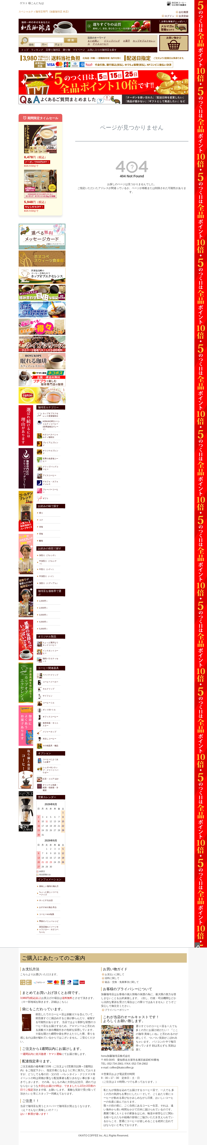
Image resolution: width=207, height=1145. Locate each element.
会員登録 (183, 16)
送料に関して (112, 978)
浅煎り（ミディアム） (49, 583)
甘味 (41, 527)
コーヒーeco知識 (46, 914)
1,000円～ (43, 601)
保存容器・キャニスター (50, 724)
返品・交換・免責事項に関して (122, 982)
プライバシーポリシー (117, 1009)
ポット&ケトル (49, 710)
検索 (70, 40)
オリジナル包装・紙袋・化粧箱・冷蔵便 (50, 787)
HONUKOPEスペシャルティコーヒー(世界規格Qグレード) (51, 425)
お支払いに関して (114, 974)
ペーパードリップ (50, 675)
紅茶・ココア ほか (51, 779)
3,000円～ (43, 615)
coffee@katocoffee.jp (121, 1067)
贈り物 (66, 49)
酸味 (41, 541)
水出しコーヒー (49, 739)
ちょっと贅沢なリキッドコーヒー (50, 643)
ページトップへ (197, 945)
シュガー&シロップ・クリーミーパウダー (50, 770)
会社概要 (183, 12)
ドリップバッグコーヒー (50, 468)
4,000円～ (43, 622)
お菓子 (126, 40)
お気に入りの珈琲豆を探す (102, 49)
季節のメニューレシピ (49, 921)
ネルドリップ (48, 689)
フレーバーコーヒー (50, 490)
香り (41, 513)
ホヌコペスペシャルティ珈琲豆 (50, 436)
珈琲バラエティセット (50, 659)
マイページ (79, 49)
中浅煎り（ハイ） (47, 576)
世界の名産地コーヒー (50, 459)
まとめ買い (93, 40)
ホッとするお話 (46, 900)
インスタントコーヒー (50, 652)
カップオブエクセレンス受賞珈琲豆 (50, 414)
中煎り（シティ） (47, 569)
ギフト (46, 498)
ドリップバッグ (112, 40)
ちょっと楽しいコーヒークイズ (49, 893)
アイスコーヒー (101, 44)
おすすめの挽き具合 (48, 907)
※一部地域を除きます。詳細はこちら (45, 1001)
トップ (24, 49)
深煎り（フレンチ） (48, 555)
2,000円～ (43, 608)
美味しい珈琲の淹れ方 (49, 886)
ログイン (169, 16)
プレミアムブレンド (50, 443)
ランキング (37, 49)
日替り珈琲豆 (53, 49)
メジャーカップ (49, 732)
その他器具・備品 (50, 746)
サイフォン (47, 696)
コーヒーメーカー (50, 682)
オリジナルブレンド (50, 452)
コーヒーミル (48, 703)
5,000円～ (43, 629)
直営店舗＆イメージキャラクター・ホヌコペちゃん (49, 929)
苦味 (41, 534)
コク (41, 520)
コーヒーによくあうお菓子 (50, 760)
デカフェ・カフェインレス (50, 482)
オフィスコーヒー (50, 717)
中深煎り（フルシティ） (48, 562)
